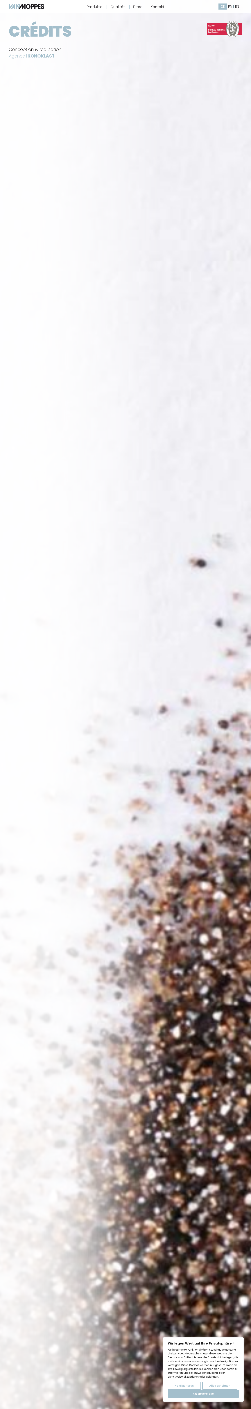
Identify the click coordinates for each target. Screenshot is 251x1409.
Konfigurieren (184, 1386)
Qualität (117, 6)
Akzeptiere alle (203, 1394)
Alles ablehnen (219, 1386)
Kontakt (157, 6)
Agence (32, 56)
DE (223, 6)
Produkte (94, 6)
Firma (138, 6)
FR (230, 6)
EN (237, 6)
